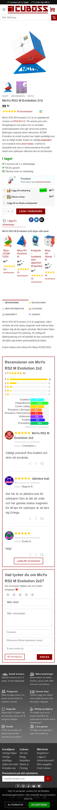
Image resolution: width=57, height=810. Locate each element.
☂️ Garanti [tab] (34, 314)
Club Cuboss (44, 768)
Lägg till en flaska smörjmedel (22, 203)
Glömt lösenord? (45, 760)
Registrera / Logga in (43, 755)
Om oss (23, 753)
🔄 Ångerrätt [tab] (9, 314)
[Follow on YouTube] (33, 786)
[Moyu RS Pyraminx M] (21, 240)
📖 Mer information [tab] (13, 309)
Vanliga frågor (9, 753)
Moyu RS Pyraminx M (22, 253)
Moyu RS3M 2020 (6, 253)
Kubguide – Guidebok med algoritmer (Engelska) (36, 258)
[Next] (50, 52)
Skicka (44, 657)
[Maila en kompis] (41, 219)
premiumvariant (43, 182)
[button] (4, 9)
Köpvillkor (25, 760)
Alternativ (15, 805)
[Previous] (7, 52)
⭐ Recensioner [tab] (37, 303)
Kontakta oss (9, 768)
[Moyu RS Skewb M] (49, 240)
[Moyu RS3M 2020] (7, 240)
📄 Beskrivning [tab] (10, 303)
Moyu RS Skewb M (48, 255)
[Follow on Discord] (39, 786)
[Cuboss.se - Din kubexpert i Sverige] (28, 9)
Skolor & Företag (24, 766)
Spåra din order (10, 764)
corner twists (26, 144)
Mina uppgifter (44, 764)
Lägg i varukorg (30, 211)
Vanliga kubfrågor (7, 759)
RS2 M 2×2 (19, 121)
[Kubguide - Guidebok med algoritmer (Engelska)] (35, 240)
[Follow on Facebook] (17, 786)
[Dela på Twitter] (36, 219)
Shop (5, 96)
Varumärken (18, 96)
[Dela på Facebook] (31, 219)
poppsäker (46, 140)
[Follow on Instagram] (23, 786)
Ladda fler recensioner (28, 561)
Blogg (23, 757)
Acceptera (39, 805)
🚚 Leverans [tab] (35, 309)
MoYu (31, 96)
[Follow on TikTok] (28, 786)
